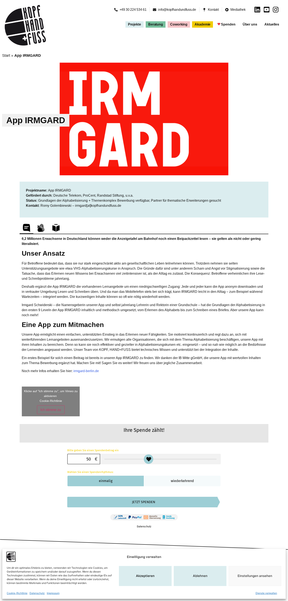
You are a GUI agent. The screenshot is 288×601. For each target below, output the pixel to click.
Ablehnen (200, 576)
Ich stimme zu (50, 409)
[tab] (26, 228)
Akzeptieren (145, 576)
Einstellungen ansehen (255, 576)
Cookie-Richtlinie (17, 593)
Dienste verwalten (266, 593)
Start (6, 55)
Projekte (134, 24)
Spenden (228, 24)
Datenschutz (37, 593)
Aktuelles (271, 24)
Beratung (155, 24)
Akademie (202, 24)
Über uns (250, 24)
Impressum (53, 593)
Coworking (178, 24)
